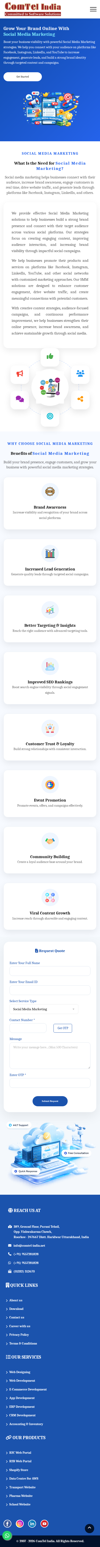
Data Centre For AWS (23, 1479)
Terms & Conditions (23, 1343)
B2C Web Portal (20, 1453)
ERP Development (22, 1407)
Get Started (23, 76)
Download (16, 1309)
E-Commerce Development (28, 1389)
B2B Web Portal (20, 1461)
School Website (19, 1504)
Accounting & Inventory (26, 1424)
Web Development (22, 1381)
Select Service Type (23, 1001)
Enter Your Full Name (25, 963)
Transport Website (22, 1487)
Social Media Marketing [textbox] (30, 1009)
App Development (22, 1398)
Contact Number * (22, 1020)
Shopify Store (18, 1470)
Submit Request (50, 1101)
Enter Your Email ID (23, 982)
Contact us (16, 1317)
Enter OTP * (18, 1075)
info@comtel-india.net (29, 1246)
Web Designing (19, 1372)
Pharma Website (21, 1496)
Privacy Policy (19, 1335)
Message (16, 1039)
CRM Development (22, 1415)
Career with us (19, 1326)
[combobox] (44, 1009)
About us (15, 1300)
